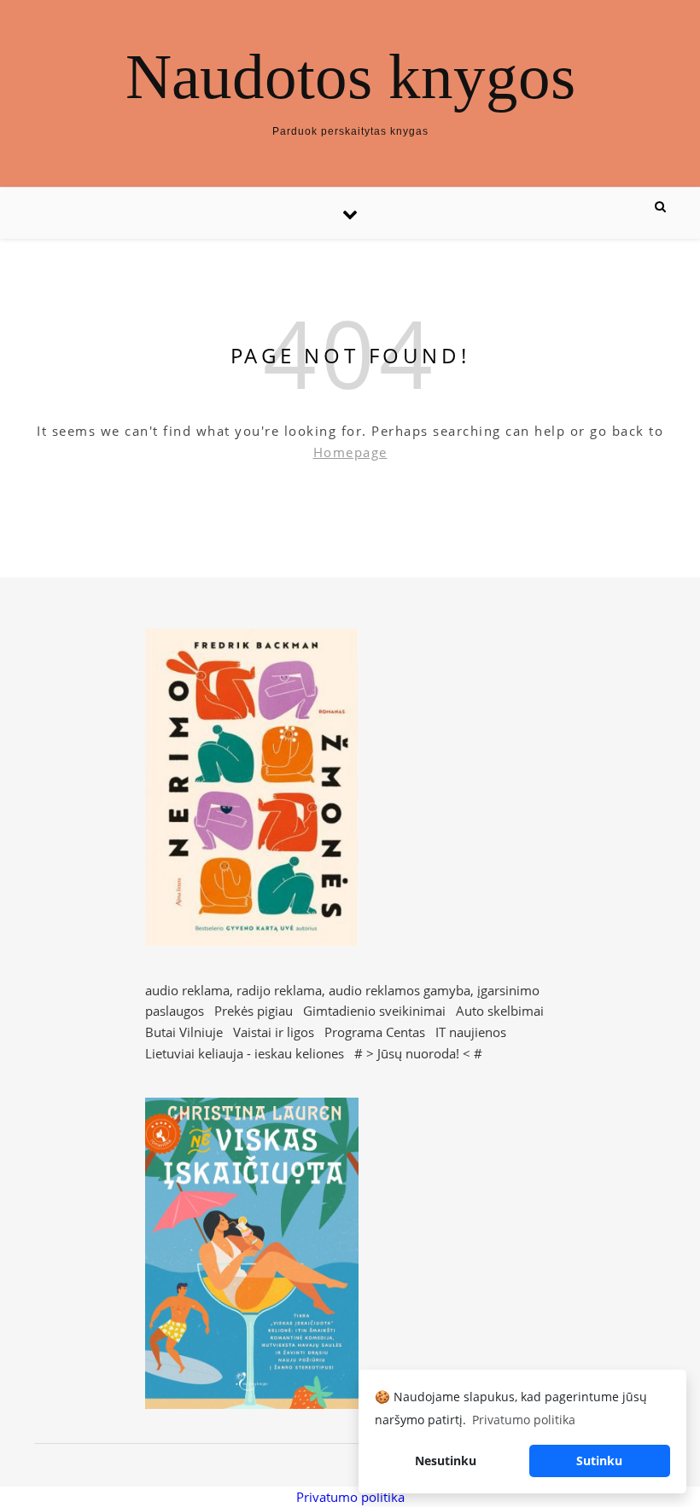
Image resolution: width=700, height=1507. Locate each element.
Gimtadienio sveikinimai (374, 1010)
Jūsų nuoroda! (418, 1053)
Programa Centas (374, 1031)
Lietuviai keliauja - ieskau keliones (244, 1053)
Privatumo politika (350, 1496)
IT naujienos (470, 1031)
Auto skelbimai (500, 1010)
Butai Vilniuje (184, 1031)
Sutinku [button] (599, 1460)
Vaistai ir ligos (273, 1031)
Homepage (350, 452)
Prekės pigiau (253, 1010)
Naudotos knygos (350, 76)
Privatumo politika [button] (523, 1419)
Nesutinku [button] (445, 1460)
